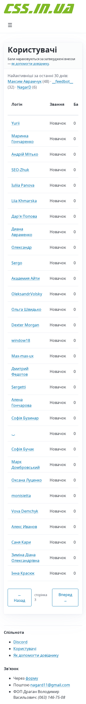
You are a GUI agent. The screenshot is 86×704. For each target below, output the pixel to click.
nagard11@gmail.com (50, 685)
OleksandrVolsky (26, 293)
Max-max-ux (22, 356)
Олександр (21, 247)
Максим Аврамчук (25, 81)
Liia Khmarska (24, 200)
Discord (20, 642)
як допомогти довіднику (30, 64)
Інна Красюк (22, 573)
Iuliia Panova (22, 185)
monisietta (21, 495)
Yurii (15, 123)
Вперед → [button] (65, 597)
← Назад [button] (19, 597)
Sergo (16, 262)
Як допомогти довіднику (36, 655)
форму (32, 678)
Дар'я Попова (24, 216)
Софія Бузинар (25, 418)
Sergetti (18, 387)
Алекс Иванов (24, 526)
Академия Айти (25, 278)
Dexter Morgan (25, 325)
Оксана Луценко (26, 480)
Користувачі (24, 648)
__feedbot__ (62, 81)
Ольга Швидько (26, 309)
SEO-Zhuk (20, 169)
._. (13, 433)
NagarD (24, 87)
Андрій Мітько (24, 154)
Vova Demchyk (24, 511)
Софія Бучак (22, 449)
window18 (20, 340)
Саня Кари (21, 542)
